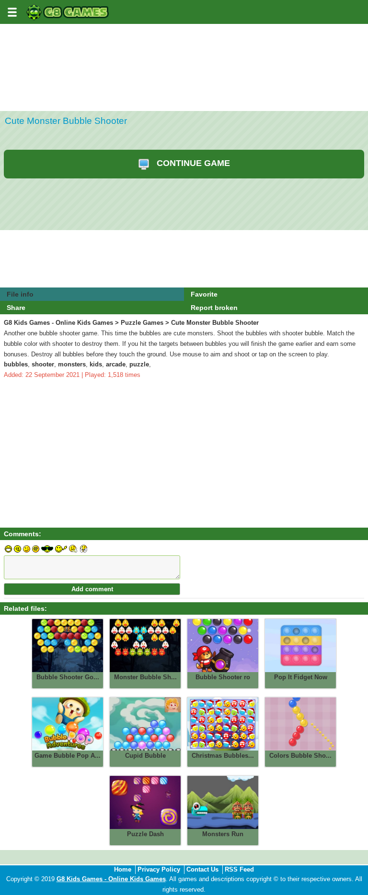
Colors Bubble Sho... (300, 755)
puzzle (139, 364)
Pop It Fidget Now (300, 677)
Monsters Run (222, 834)
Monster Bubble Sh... (145, 677)
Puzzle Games (142, 322)
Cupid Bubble (145, 755)
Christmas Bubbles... (223, 755)
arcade (116, 364)
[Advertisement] (184, 97)
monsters (72, 364)
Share (16, 307)
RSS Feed (239, 869)
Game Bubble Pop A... (67, 755)
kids (96, 364)
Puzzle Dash (145, 834)
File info (20, 294)
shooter (43, 364)
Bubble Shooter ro (223, 677)
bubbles (16, 364)
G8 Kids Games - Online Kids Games (58, 322)
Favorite (204, 294)
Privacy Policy (159, 869)
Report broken (214, 307)
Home (122, 869)
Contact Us (202, 869)
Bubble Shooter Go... (67, 677)
